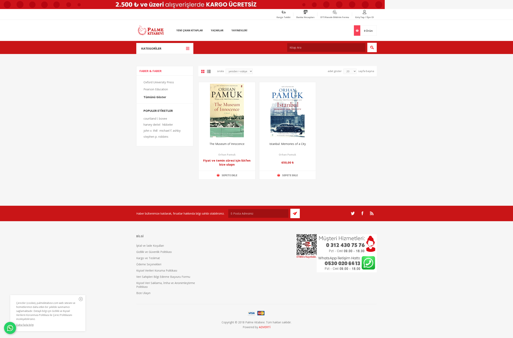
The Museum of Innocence (226, 144)
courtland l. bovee (155, 118)
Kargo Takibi (283, 17)
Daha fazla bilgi (25, 325)
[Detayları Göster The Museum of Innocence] (227, 110)
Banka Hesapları (305, 17)
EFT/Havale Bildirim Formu (334, 17)
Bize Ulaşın (143, 293)
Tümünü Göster (154, 97)
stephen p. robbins (155, 136)
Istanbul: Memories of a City (287, 144)
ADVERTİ (265, 327)
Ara (372, 47)
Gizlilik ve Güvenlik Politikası (154, 252)
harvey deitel (151, 124)
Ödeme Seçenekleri (148, 264)
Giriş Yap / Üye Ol (364, 17)
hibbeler (167, 124)
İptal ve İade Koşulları (150, 245)
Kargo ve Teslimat (148, 258)
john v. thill (150, 130)
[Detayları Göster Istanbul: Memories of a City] (287, 110)
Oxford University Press (158, 82)
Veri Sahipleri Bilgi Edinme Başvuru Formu (163, 277)
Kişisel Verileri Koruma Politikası (156, 270)
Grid (203, 71)
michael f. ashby (170, 130)
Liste (209, 71)
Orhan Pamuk (227, 154)
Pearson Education (155, 89)
